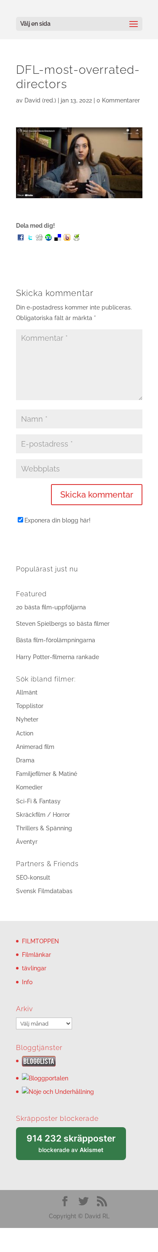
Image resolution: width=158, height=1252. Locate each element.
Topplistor (29, 706)
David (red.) (40, 100)
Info (27, 982)
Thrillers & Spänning (44, 828)
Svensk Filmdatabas (44, 891)
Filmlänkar (36, 954)
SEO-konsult (33, 877)
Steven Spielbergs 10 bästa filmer (63, 623)
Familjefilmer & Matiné (46, 773)
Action (24, 733)
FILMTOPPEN (40, 941)
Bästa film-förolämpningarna (55, 640)
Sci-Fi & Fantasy (38, 801)
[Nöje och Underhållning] (58, 1091)
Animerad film (35, 746)
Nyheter (27, 719)
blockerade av (76, 1146)
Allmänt (26, 692)
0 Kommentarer (118, 100)
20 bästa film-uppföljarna (51, 607)
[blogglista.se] (39, 1064)
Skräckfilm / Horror (43, 814)
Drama (25, 760)
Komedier (29, 787)
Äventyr (26, 841)
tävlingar (34, 968)
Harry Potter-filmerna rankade (57, 657)
